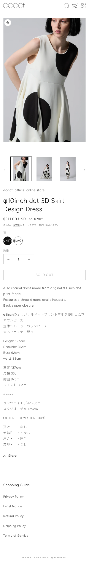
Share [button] (12, 455)
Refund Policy (13, 516)
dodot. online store (35, 557)
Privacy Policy (13, 496)
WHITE (7, 241)
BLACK (18, 241)
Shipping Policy (14, 526)
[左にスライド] (5, 170)
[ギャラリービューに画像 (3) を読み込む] (67, 169)
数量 (6, 250)
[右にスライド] (84, 170)
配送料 (16, 225)
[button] (66, 5)
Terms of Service (16, 535)
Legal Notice (12, 506)
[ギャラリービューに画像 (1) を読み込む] (21, 169)
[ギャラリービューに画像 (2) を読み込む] (44, 169)
